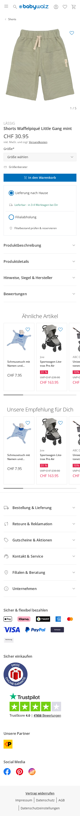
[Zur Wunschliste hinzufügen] (71, 33)
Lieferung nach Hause (31, 193)
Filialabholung (25, 217)
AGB (61, 800)
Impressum (23, 800)
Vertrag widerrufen (40, 793)
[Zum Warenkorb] (73, 7)
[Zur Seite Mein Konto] (56, 7)
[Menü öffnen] (6, 7)
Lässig (9, 123)
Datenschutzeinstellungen (40, 808)
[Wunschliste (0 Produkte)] (65, 7)
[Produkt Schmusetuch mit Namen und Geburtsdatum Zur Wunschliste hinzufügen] (27, 329)
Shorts (12, 19)
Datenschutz (45, 800)
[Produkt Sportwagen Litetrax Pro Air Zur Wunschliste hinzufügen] (60, 329)
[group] (40, 65)
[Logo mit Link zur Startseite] (33, 7)
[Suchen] (15, 7)
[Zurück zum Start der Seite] (75, 785)
